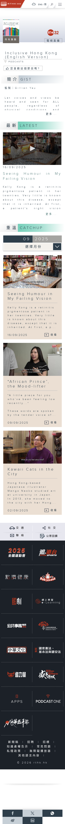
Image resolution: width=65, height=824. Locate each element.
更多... (51, 114)
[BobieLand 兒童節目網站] (47, 577)
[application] (32, 148)
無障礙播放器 (41, 751)
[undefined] (33, 4)
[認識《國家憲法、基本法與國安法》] (47, 650)
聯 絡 (20, 535)
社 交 (52, 527)
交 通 (20, 527)
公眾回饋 (52, 536)
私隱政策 (15, 751)
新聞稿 (14, 742)
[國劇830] (16, 601)
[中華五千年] (16, 723)
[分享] (44, 527)
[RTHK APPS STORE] (16, 698)
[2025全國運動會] (16, 552)
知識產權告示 (18, 746)
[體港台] (47, 552)
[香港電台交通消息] (12, 527)
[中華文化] (16, 650)
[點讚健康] (16, 577)
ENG (40, 4)
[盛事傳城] (47, 674)
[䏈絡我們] (12, 535)
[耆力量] (16, 674)
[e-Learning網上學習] (47, 601)
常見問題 (45, 746)
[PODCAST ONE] (47, 698)
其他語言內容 (30, 755)
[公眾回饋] (42, 536)
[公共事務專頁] (16, 625)
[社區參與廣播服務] (47, 625)
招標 (47, 742)
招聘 (31, 742)
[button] (32, 148)
